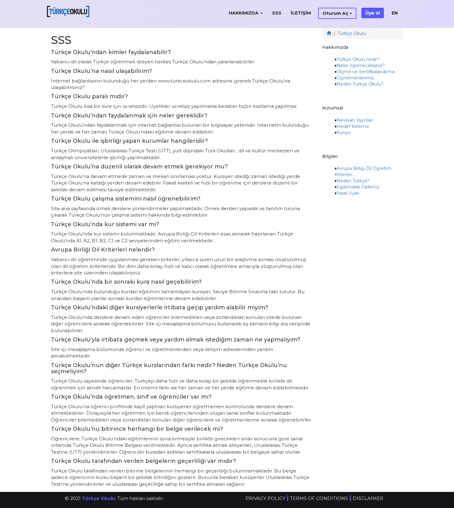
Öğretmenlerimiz (355, 78)
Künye (344, 132)
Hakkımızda (244, 13)
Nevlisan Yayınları (355, 120)
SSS (276, 13)
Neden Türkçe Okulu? (360, 84)
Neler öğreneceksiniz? (361, 65)
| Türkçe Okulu (348, 33)
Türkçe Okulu (98, 498)
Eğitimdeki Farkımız (358, 187)
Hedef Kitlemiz (353, 126)
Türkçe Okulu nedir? (358, 59)
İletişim (301, 13)
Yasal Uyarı (348, 193)
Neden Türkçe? (353, 181)
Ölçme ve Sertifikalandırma (366, 71)
